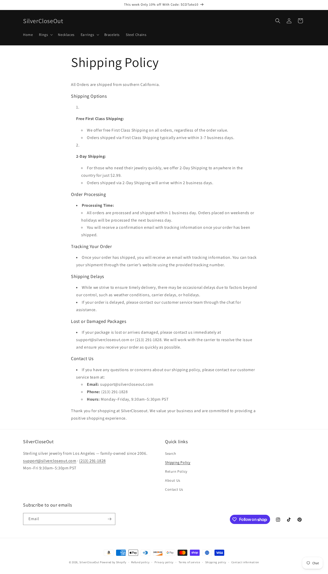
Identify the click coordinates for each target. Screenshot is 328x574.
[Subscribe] (109, 519)
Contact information (245, 562)
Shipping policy (216, 562)
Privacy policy (164, 562)
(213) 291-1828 (92, 460)
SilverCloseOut (89, 562)
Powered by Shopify (113, 562)
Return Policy (176, 471)
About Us (172, 480)
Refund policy (140, 562)
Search (170, 453)
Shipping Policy (177, 462)
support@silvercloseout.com (49, 460)
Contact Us (174, 489)
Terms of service (189, 562)
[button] (45, 34)
